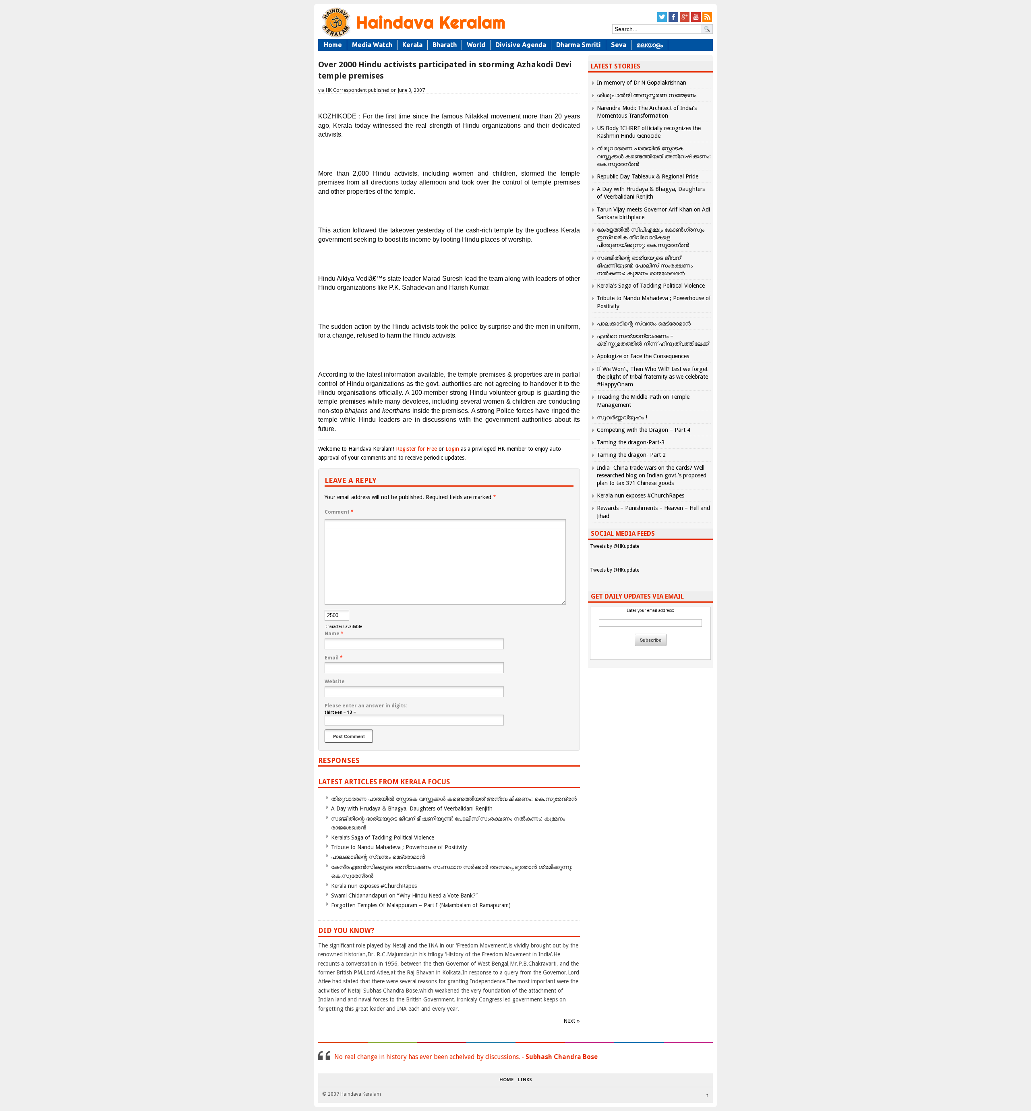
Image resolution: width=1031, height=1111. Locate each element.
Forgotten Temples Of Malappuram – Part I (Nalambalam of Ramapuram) (421, 905)
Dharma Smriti (578, 44)
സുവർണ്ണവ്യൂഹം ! (622, 417)
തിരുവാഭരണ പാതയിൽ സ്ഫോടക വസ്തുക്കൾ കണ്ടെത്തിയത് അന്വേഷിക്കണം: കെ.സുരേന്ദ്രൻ (454, 799)
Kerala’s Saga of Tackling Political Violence (382, 837)
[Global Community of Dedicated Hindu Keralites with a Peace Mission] (412, 37)
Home (333, 44)
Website (335, 681)
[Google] (684, 20)
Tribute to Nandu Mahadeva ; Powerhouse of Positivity (399, 847)
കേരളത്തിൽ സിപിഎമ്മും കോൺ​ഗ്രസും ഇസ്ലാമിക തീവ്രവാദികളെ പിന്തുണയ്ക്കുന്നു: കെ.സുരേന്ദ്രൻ (650, 237)
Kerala (412, 44)
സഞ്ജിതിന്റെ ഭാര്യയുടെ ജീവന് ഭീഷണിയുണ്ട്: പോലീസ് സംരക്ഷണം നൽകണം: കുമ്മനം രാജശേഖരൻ (645, 265)
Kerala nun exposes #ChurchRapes (374, 886)
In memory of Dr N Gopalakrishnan (641, 82)
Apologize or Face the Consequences (643, 356)
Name (334, 633)
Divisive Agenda (520, 44)
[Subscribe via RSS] (707, 20)
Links (525, 1080)
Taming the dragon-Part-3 (631, 442)
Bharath (445, 44)
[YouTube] (696, 20)
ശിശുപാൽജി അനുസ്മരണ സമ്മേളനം (646, 95)
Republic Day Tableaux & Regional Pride (647, 176)
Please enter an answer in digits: (366, 706)
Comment (339, 512)
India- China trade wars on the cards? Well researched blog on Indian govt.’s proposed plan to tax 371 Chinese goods (651, 475)
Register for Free (416, 449)
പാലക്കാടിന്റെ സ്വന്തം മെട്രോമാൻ (378, 857)
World (476, 44)
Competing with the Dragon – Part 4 (643, 430)
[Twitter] (662, 20)
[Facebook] (673, 20)
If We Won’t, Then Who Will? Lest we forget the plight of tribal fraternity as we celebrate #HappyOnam (652, 377)
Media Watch (372, 44)
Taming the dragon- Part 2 (631, 455)
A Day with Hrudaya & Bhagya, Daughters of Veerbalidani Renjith (412, 808)
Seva (618, 44)
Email (334, 658)
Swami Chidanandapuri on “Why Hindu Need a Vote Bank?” (404, 895)
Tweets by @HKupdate (614, 546)
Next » (571, 1021)
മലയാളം (649, 44)
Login (452, 449)
